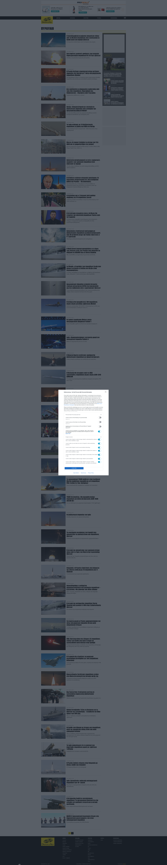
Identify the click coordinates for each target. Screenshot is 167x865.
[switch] (99, 417)
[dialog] (83, 432)
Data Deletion (76, 472)
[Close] (106, 392)
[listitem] (83, 414)
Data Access (83, 472)
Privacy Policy (91, 472)
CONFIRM (74, 468)
